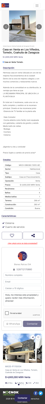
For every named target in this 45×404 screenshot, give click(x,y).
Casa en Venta (11, 46)
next (39, 351)
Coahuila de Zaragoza (22, 46)
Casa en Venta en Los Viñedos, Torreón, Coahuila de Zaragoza (21, 371)
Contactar (22, 398)
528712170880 (24, 269)
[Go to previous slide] (6, 26)
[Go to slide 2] (21, 384)
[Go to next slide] (39, 26)
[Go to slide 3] (23, 384)
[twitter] (40, 393)
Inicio (4, 46)
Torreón (32, 46)
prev (6, 351)
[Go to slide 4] (25, 384)
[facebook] (36, 393)
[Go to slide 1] (19, 384)
